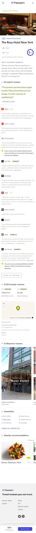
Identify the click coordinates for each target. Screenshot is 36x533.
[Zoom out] (3, 306)
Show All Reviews (11, 275)
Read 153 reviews (22, 296)
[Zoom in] (3, 303)
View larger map (5, 322)
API (19, 503)
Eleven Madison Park (11, 462)
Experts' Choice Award (13, 38)
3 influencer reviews (13, 343)
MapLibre (12, 317)
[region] (18, 310)
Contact (20, 509)
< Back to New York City (10, 11)
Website (3, 332)
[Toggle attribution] (32, 318)
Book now (25, 529)
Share (7, 48)
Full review (27, 118)
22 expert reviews (12, 82)
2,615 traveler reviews (14, 284)
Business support (23, 506)
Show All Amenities (10, 428)
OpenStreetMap (21, 317)
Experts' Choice (7, 500)
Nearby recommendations (16, 435)
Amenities (9, 411)
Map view (32, 440)
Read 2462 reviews (7, 296)
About (20, 500)
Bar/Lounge (7, 419)
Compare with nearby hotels (8, 325)
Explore (4, 503)
